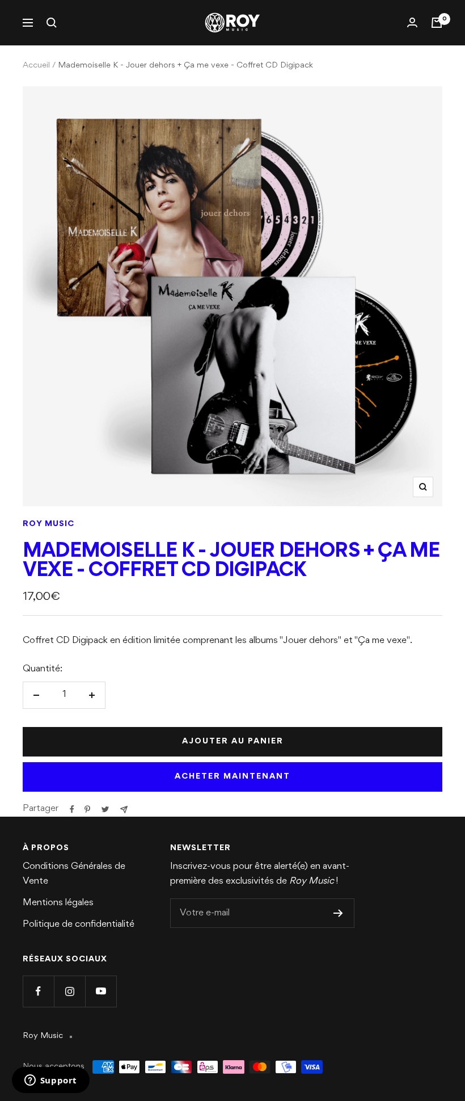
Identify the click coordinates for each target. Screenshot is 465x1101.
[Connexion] (412, 22)
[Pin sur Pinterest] (87, 809)
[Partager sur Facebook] (72, 809)
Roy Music (48, 524)
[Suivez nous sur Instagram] (69, 991)
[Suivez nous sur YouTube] (100, 991)
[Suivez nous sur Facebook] (38, 991)
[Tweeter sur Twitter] (105, 809)
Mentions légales (58, 903)
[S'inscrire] (338, 913)
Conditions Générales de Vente (74, 874)
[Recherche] (51, 23)
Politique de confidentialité (78, 925)
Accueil (36, 65)
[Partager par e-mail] (124, 809)
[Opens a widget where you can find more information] (50, 1081)
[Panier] (436, 23)
